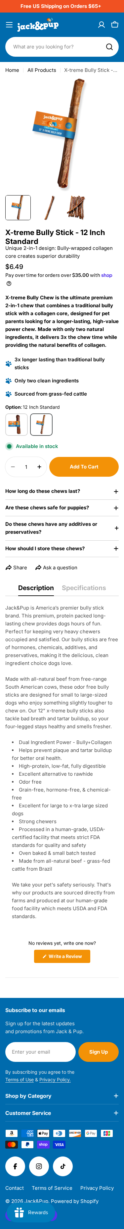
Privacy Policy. (55, 1079)
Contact (14, 1188)
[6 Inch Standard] (16, 424)
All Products (41, 70)
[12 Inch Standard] (41, 424)
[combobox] (62, 47)
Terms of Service (52, 1188)
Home (12, 70)
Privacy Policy (97, 1188)
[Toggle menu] (9, 25)
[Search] (109, 47)
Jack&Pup (36, 1201)
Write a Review (69, 958)
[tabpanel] (62, 762)
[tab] (36, 590)
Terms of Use (19, 1079)
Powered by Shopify (75, 1201)
